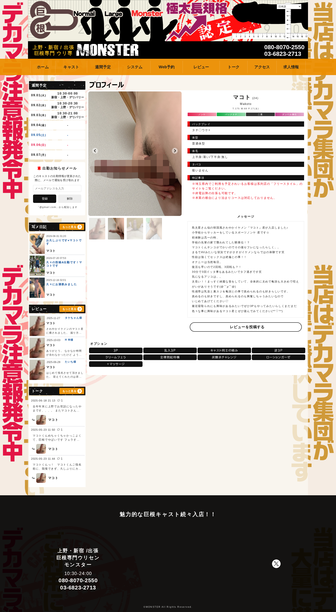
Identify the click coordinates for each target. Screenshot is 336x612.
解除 (70, 198)
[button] (95, 151)
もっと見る (69, 226)
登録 (45, 198)
